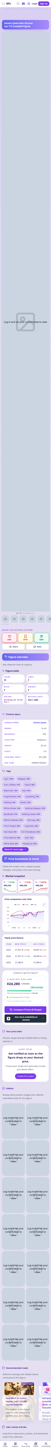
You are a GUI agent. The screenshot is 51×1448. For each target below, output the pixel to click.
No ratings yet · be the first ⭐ (13, 701)
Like (9, 639)
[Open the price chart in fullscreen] (44, 904)
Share (15, 646)
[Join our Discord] (23, 3)
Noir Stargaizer (28, 14)
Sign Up (44, 3)
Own (41, 639)
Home (4, 14)
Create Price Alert (25, 1076)
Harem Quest (14, 14)
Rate (39, 646)
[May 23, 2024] (19, 1390)
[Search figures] (18, 3)
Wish (25, 639)
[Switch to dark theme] (28, 3)
